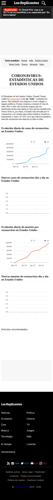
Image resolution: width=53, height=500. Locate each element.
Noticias (5, 412)
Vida (29, 436)
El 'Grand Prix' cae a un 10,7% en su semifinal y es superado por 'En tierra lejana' (26, 12)
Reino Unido (14, 64)
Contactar (14, 476)
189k (16, 463)
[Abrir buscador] (44, 3)
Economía (6, 418)
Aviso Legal (27, 472)
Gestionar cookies (35, 480)
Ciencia (30, 418)
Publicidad (40, 472)
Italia (31, 60)
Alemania (33, 64)
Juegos (30, 430)
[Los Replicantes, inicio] (26, 3)
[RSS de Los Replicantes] (8, 463)
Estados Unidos (41, 60)
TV (28, 424)
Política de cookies (16, 480)
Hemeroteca (8, 452)
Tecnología (6, 436)
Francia (25, 64)
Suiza (41, 64)
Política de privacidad (31, 476)
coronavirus (15, 99)
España (24, 60)
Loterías (31, 444)
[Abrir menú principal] (3, 3)
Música (5, 430)
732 (44, 463)
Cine (3, 424)
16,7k (26, 463)
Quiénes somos (13, 472)
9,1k (35, 463)
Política (30, 412)
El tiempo (6, 444)
